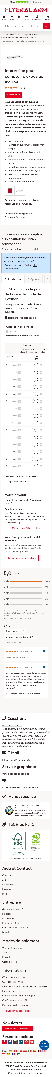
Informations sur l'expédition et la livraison (22, 336)
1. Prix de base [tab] (13, 279)
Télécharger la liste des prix (22, 317)
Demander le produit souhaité (22, 558)
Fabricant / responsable (17, 217)
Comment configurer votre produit (20, 249)
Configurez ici (13, 94)
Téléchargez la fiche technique (26, 528)
